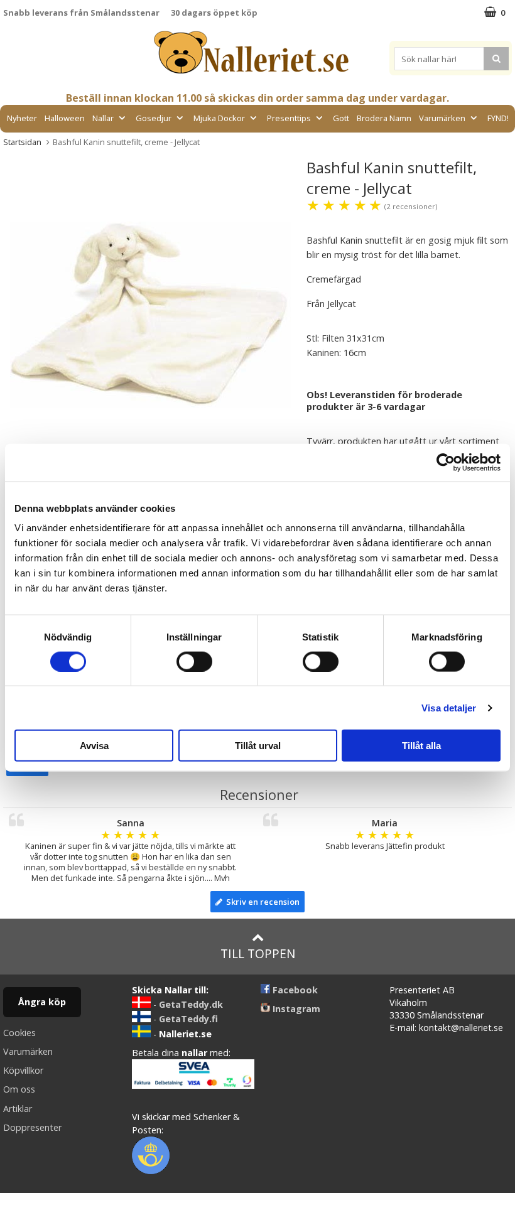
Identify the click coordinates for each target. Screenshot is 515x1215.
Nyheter (22, 118)
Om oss (19, 1089)
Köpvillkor (23, 1070)
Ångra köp (42, 1002)
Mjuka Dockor (219, 118)
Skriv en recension (261, 901)
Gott (341, 118)
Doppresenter (32, 1127)
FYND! (498, 118)
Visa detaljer (448, 707)
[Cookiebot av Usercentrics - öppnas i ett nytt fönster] (446, 462)
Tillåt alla (421, 745)
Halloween (65, 118)
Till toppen (257, 953)
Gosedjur (153, 118)
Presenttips (289, 118)
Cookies (19, 1033)
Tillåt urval (258, 745)
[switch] (194, 661)
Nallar (103, 118)
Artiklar (17, 1109)
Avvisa (94, 745)
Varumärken (442, 118)
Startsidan (22, 142)
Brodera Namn (384, 118)
